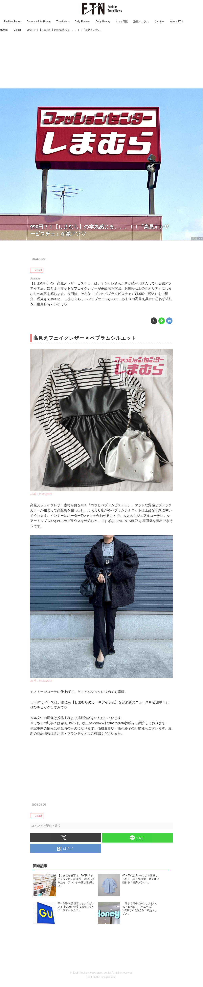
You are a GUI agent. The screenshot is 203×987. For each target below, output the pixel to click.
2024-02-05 (39, 259)
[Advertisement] (101, 60)
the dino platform (106, 977)
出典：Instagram (41, 494)
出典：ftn (197, 238)
